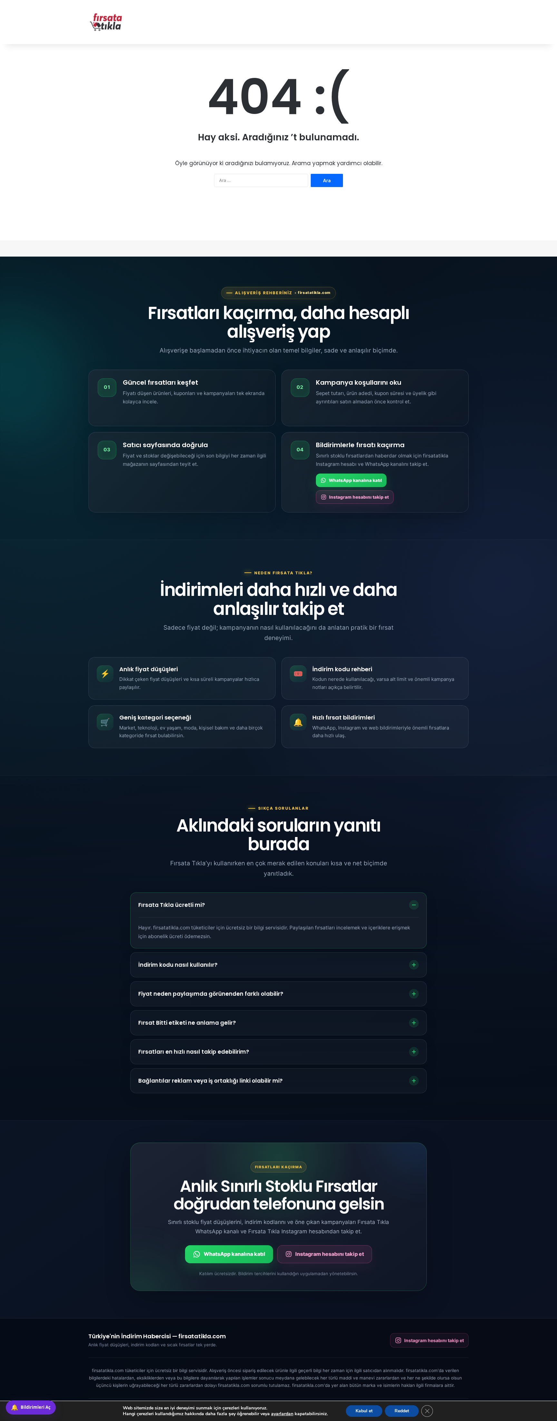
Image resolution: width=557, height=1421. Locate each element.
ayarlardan (282, 1414)
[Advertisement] (343, 20)
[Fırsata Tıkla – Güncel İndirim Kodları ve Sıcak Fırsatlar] (106, 22)
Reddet (402, 1411)
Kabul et (364, 1411)
